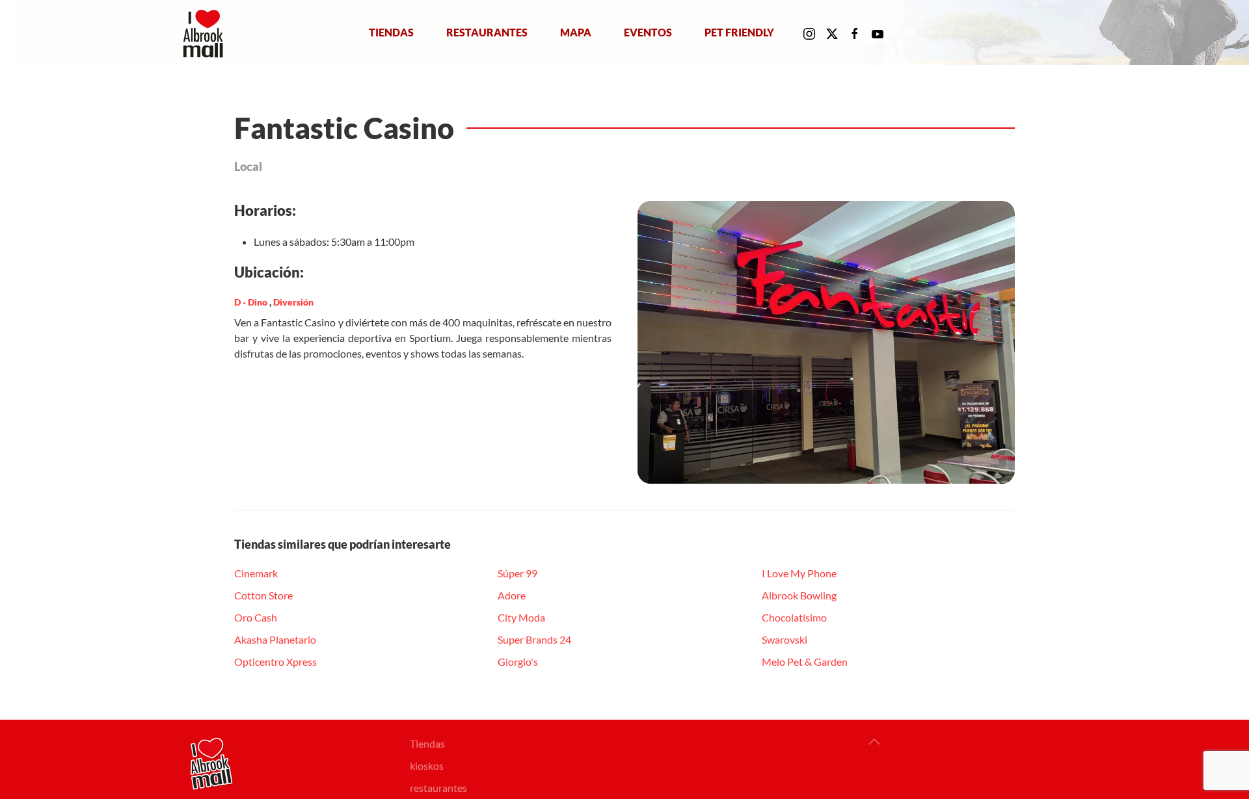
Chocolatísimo (794, 617)
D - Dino (251, 302)
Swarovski (784, 639)
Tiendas (391, 32)
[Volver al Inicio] (206, 33)
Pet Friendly (739, 32)
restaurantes (438, 787)
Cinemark (256, 573)
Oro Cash (255, 617)
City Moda (521, 617)
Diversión (293, 302)
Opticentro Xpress (275, 661)
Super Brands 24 (534, 639)
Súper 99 (517, 573)
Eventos (648, 32)
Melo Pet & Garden (805, 661)
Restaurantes (487, 32)
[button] (874, 741)
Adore (512, 595)
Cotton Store (263, 595)
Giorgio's (518, 661)
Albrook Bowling (799, 595)
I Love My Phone (799, 573)
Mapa (575, 32)
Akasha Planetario (275, 639)
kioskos (427, 765)
